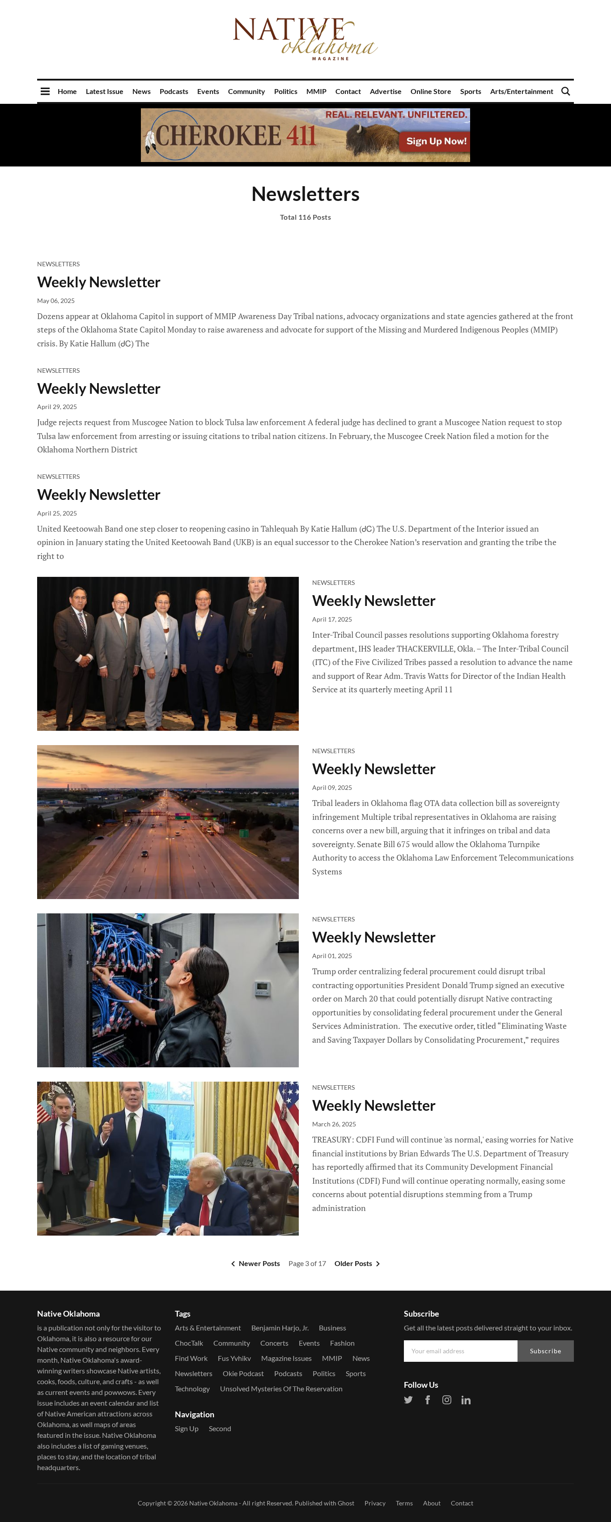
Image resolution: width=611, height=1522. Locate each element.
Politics (285, 91)
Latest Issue (104, 91)
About (432, 1503)
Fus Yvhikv (234, 1358)
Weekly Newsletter (99, 281)
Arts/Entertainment (521, 91)
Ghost (346, 1503)
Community (246, 91)
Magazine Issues (286, 1358)
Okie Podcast (243, 1373)
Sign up (187, 1428)
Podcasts (174, 91)
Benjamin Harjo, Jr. (280, 1327)
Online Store (431, 91)
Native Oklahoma (213, 1503)
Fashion (342, 1343)
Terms (404, 1503)
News (141, 91)
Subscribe (545, 1351)
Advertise (386, 91)
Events (208, 91)
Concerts (274, 1343)
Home (67, 91)
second (220, 1428)
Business (332, 1327)
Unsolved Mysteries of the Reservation (281, 1388)
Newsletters (58, 264)
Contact (348, 91)
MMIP (316, 91)
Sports (470, 91)
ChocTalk (189, 1343)
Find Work (191, 1358)
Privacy (375, 1503)
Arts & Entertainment (208, 1327)
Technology (192, 1388)
